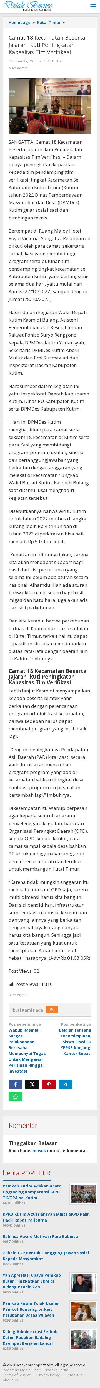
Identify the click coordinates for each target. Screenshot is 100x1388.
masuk (39, 1150)
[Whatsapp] (15, 1096)
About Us (10, 1379)
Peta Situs (74, 1374)
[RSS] (52, 1009)
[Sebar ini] (15, 1084)
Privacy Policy (48, 1374)
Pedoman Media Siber (21, 1369)
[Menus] (93, 6)
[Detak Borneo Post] (28, 5)
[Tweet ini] (32, 1084)
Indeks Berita (57, 1369)
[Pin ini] (49, 1084)
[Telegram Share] (65, 1084)
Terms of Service (17, 1374)
